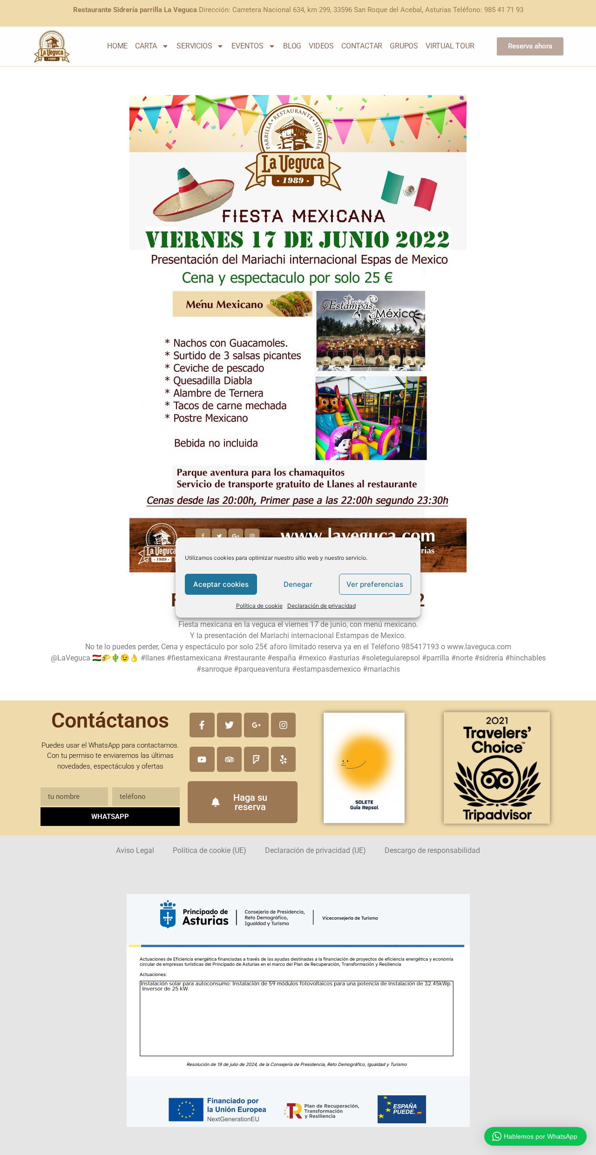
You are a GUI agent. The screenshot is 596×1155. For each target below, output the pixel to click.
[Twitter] (229, 725)
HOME (117, 45)
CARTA (146, 45)
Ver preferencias (374, 584)
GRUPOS (404, 45)
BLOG (292, 45)
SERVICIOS (194, 45)
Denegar (298, 584)
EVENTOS (247, 45)
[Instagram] (283, 725)
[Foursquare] (256, 759)
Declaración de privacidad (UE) (315, 850)
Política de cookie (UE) (209, 850)
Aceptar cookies (221, 584)
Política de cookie (259, 605)
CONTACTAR (361, 45)
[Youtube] (202, 759)
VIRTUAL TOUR (450, 45)
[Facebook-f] (202, 725)
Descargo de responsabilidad (432, 850)
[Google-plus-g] (256, 725)
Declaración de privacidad (321, 605)
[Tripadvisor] (229, 759)
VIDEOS (321, 45)
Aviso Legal (135, 850)
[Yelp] (283, 759)
